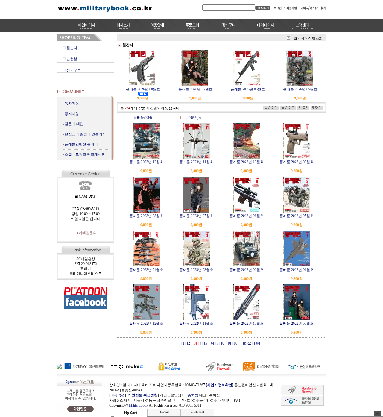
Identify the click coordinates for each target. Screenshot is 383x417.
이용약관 (117, 395)
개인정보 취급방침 (143, 395)
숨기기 (377, 413)
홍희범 (193, 395)
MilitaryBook (138, 405)
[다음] (248, 344)
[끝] (257, 344)
